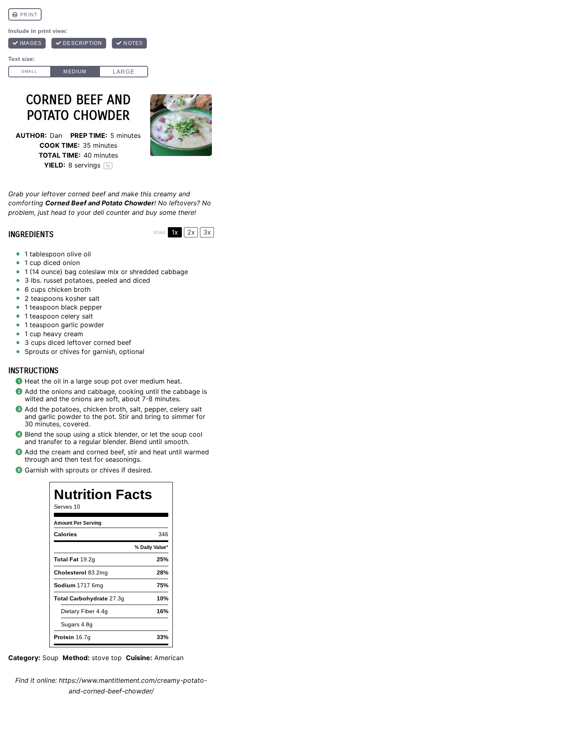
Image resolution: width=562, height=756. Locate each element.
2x (191, 232)
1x (175, 232)
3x (207, 232)
